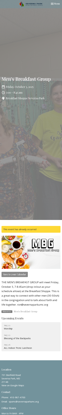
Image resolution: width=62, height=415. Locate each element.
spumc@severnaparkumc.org (24, 401)
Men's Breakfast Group (25, 311)
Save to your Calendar (14, 274)
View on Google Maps (13, 385)
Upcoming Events (12, 318)
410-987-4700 (17, 397)
